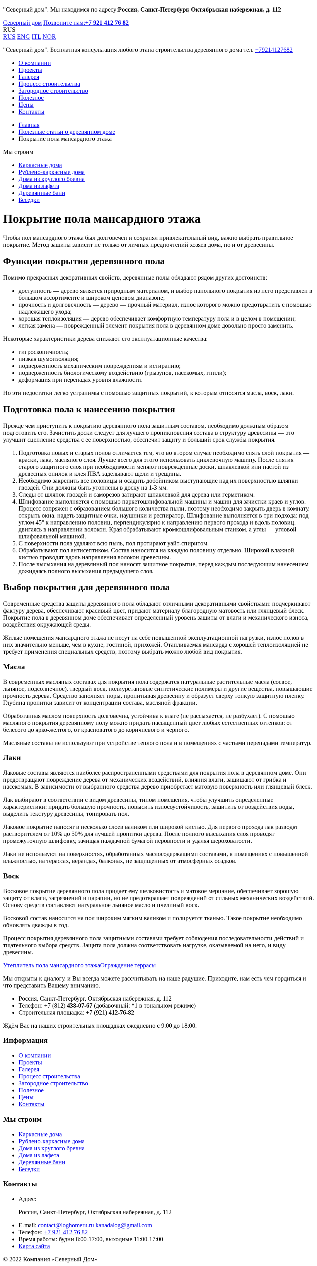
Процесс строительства (49, 83)
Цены (26, 104)
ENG (23, 36)
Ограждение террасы (128, 965)
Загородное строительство (53, 90)
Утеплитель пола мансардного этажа (51, 965)
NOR (49, 36)
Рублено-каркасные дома (52, 172)
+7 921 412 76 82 (66, 1232)
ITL (36, 36)
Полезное (31, 97)
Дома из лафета (39, 186)
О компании (35, 63)
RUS (9, 36)
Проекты (30, 70)
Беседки (29, 199)
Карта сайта (34, 1246)
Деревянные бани (42, 193)
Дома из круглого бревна (52, 179)
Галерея (29, 76)
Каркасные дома (40, 165)
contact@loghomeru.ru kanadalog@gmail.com (95, 1225)
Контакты (31, 111)
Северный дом (22, 22)
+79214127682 (274, 49)
